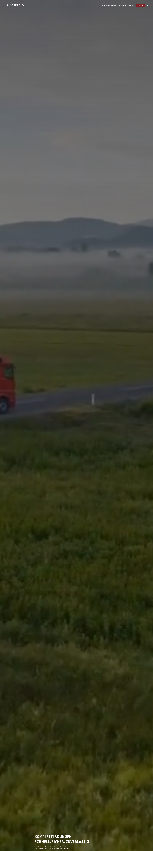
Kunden (113, 5)
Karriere (130, 5)
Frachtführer (122, 5)
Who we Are (106, 5)
